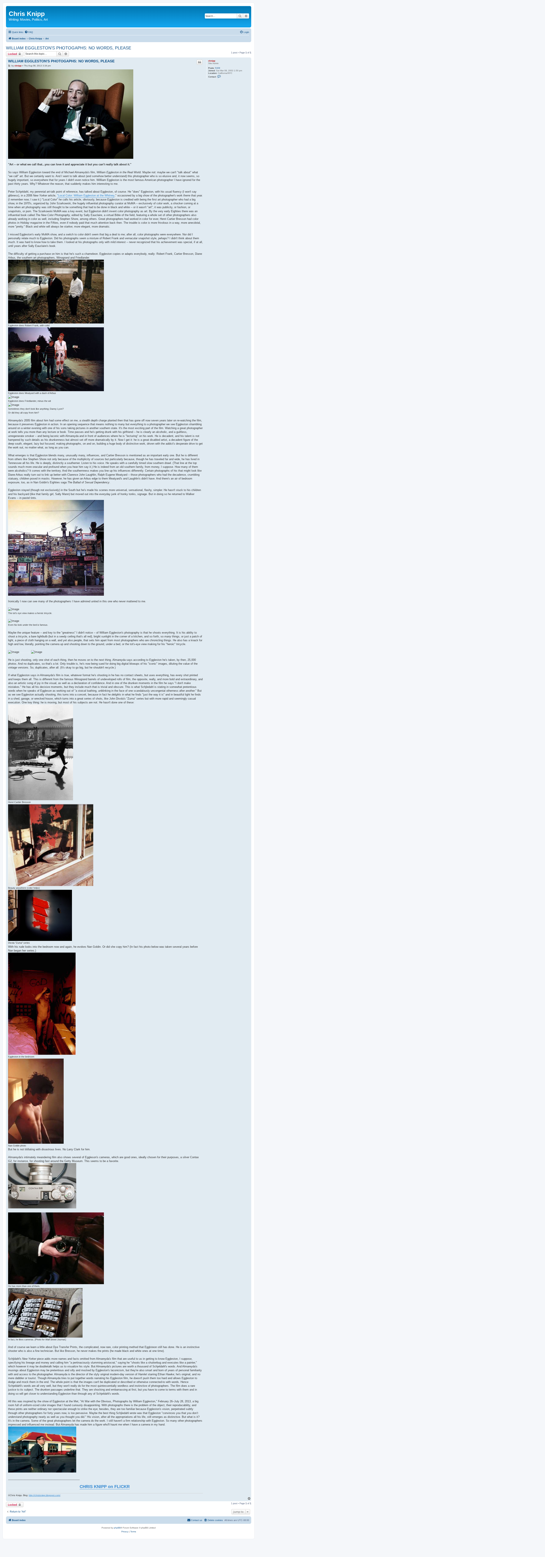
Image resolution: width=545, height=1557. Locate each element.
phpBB (117, 1528)
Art (46, 19)
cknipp (211, 61)
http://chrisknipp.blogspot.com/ (44, 1495)
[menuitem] (28, 32)
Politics (37, 19)
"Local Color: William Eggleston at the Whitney (86, 195)
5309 (217, 68)
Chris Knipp (27, 13)
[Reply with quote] (199, 62)
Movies (25, 19)
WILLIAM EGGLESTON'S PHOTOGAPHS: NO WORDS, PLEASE (68, 48)
